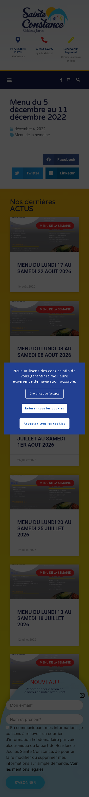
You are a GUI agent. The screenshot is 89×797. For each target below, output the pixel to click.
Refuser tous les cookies (44, 408)
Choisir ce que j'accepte (44, 393)
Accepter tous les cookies (45, 423)
